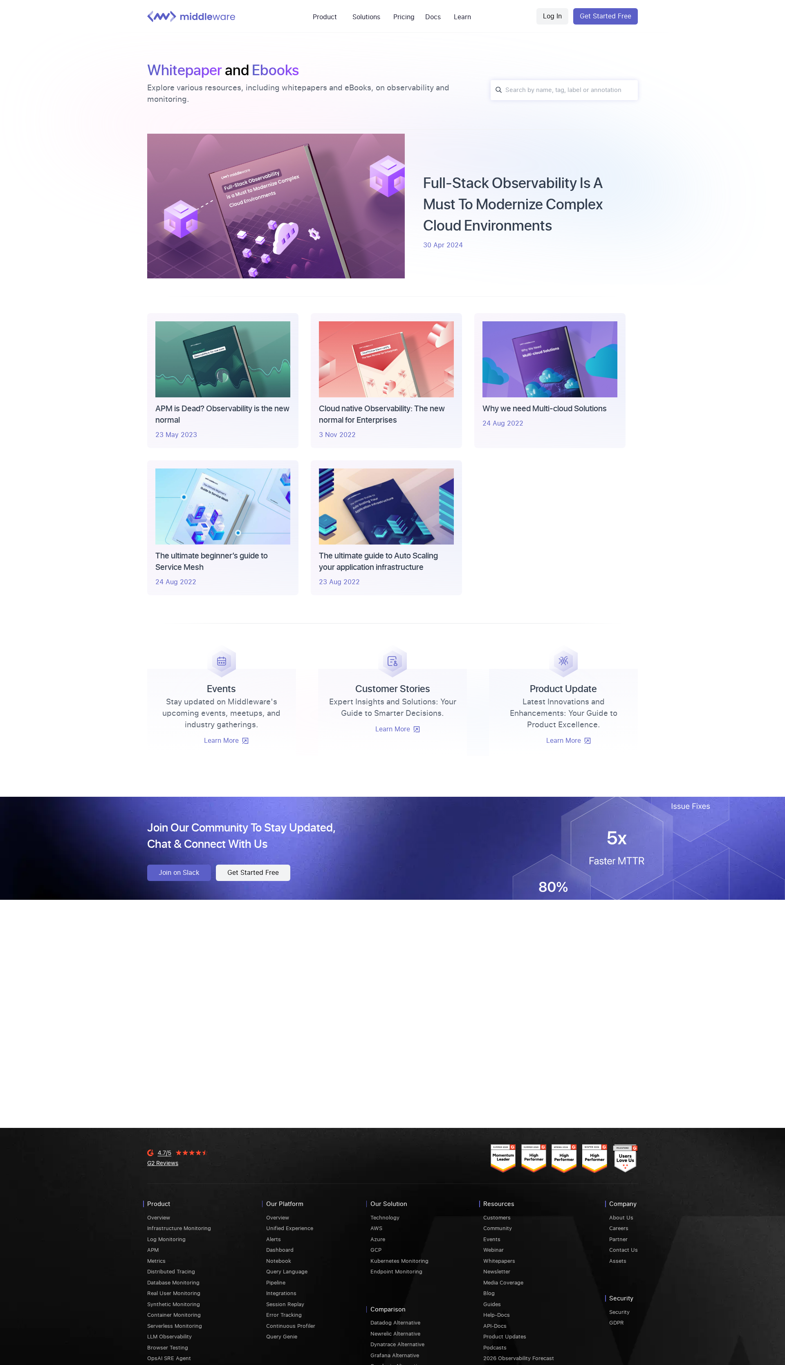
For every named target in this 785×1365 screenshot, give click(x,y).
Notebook (278, 1261)
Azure (377, 1239)
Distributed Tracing (171, 1272)
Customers (497, 1218)
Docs (433, 17)
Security (619, 1312)
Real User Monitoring (173, 1293)
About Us (621, 1218)
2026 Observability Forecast (518, 1358)
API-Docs (495, 1326)
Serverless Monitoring (174, 1326)
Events (491, 1239)
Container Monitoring (174, 1315)
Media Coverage (503, 1283)
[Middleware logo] (191, 16)
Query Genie (281, 1337)
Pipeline (275, 1283)
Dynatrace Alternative (397, 1344)
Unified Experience (289, 1228)
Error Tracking (284, 1315)
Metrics (156, 1261)
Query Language (286, 1272)
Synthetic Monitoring (173, 1304)
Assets (617, 1261)
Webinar (493, 1250)
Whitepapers (499, 1261)
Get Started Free (605, 16)
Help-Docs (496, 1315)
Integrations (281, 1293)
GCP (375, 1250)
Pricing (404, 17)
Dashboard (280, 1250)
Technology (384, 1218)
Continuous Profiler (290, 1326)
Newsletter (496, 1272)
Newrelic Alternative (395, 1334)
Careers (618, 1228)
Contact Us (623, 1250)
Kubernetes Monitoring (399, 1261)
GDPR (616, 1323)
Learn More (221, 740)
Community (497, 1228)
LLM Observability (169, 1337)
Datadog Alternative (395, 1323)
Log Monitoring (166, 1239)
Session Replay (285, 1304)
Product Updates (504, 1337)
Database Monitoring (173, 1283)
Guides (492, 1304)
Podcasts (495, 1348)
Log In (552, 16)
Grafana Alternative (394, 1355)
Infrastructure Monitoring (179, 1228)
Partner (618, 1239)
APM (153, 1250)
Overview (158, 1218)
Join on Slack (179, 872)
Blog (489, 1293)
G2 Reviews (162, 1163)
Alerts (273, 1239)
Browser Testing (167, 1348)
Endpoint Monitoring (396, 1272)
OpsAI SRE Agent (169, 1358)
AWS (376, 1228)
